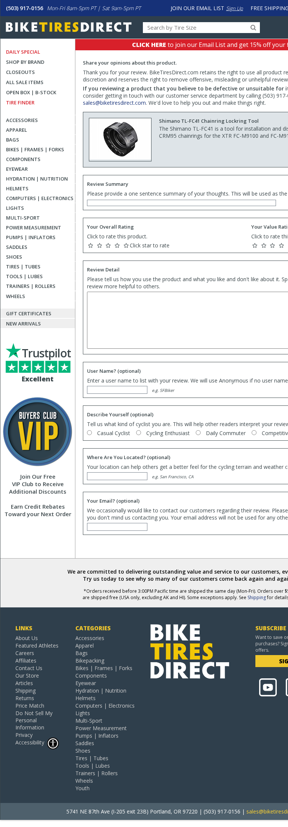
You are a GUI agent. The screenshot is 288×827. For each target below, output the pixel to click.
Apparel (16, 130)
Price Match (29, 705)
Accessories (22, 120)
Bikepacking (89, 660)
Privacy (24, 734)
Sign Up (234, 8)
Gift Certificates (28, 313)
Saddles (16, 247)
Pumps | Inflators (31, 237)
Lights (15, 208)
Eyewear (17, 169)
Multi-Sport (23, 217)
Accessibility (29, 742)
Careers (24, 653)
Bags (12, 139)
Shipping (257, 597)
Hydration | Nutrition (37, 178)
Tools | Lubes (24, 276)
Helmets (17, 188)
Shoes (14, 256)
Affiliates (25, 660)
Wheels (15, 296)
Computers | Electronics (40, 198)
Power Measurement (33, 227)
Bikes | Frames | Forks (35, 149)
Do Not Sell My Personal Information (33, 720)
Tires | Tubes (23, 266)
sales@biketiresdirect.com (114, 102)
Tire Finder (20, 102)
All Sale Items (25, 82)
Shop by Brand (25, 62)
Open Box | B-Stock (31, 92)
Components (23, 159)
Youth (82, 788)
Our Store (27, 675)
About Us (26, 638)
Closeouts (20, 72)
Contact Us (28, 668)
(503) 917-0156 (24, 8)
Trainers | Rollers (31, 286)
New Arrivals (23, 323)
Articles (24, 683)
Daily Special (23, 51)
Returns (24, 698)
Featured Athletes (36, 645)
